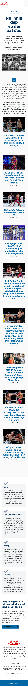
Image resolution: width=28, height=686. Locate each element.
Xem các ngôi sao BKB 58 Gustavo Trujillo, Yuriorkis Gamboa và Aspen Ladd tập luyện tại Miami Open (14, 373)
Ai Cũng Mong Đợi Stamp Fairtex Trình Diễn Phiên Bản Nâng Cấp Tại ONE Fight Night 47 (14, 178)
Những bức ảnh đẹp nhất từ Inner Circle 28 (14, 212)
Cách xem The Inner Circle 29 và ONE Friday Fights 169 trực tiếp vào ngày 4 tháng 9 (14, 140)
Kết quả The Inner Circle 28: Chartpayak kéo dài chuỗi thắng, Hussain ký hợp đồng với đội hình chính (14, 413)
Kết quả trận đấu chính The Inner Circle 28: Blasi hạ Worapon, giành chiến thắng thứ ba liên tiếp (14, 452)
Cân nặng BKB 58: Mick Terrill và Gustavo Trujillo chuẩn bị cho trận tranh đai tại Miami (14, 248)
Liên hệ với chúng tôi (10, 626)
